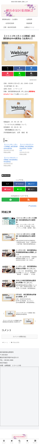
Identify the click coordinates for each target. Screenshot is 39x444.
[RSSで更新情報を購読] (28, 200)
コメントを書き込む (19, 336)
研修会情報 (7, 175)
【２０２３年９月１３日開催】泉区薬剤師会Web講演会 (11, 159)
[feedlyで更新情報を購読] (10, 200)
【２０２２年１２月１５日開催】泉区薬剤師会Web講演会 (11, 146)
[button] (31, 74)
